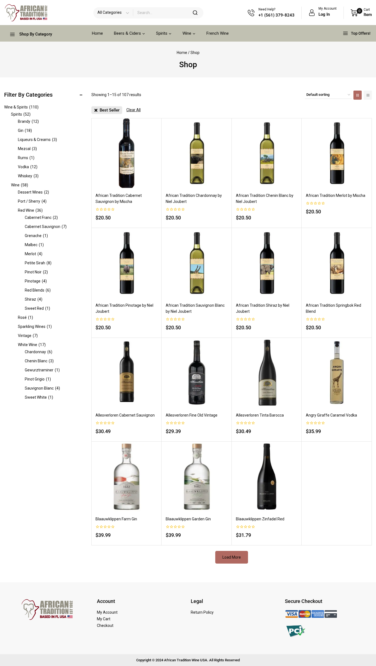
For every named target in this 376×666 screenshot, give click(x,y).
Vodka (27, 167)
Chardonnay (38, 352)
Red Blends (38, 290)
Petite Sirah (38, 263)
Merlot (33, 254)
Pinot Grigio (38, 379)
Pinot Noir (36, 272)
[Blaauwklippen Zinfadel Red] (267, 477)
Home (97, 33)
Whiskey (28, 176)
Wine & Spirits (21, 107)
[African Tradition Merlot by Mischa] (337, 153)
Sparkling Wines (35, 326)
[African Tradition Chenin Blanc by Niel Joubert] (267, 153)
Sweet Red (37, 308)
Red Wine (30, 210)
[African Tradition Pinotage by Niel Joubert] (126, 263)
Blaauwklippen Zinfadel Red (260, 519)
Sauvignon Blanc (42, 388)
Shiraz (33, 299)
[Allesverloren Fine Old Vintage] (197, 373)
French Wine (217, 33)
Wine (19, 185)
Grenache (36, 235)
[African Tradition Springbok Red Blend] (337, 263)
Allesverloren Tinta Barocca (260, 415)
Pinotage (36, 281)
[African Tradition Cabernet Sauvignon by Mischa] (126, 153)
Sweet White (39, 397)
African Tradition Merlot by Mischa (335, 195)
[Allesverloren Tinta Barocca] (267, 373)
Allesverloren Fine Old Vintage (191, 415)
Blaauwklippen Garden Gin (188, 519)
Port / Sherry (32, 201)
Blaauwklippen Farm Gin (116, 519)
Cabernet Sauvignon (46, 226)
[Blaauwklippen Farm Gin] (126, 477)
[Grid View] (357, 95)
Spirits (21, 114)
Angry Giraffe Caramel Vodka (331, 415)
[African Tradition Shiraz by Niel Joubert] (267, 263)
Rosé (25, 317)
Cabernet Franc (41, 217)
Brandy (28, 121)
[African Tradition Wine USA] (26, 12)
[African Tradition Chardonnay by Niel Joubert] (197, 153)
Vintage (28, 335)
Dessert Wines (33, 192)
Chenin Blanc (39, 361)
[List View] (368, 95)
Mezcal (27, 148)
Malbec (34, 245)
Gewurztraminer (42, 370)
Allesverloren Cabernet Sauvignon (125, 415)
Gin (25, 130)
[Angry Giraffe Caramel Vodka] (337, 373)
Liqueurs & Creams (37, 139)
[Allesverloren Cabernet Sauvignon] (126, 373)
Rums (26, 158)
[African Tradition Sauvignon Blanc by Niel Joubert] (197, 263)
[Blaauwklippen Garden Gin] (197, 477)
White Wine (32, 344)
